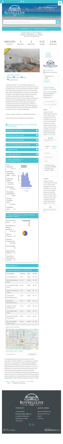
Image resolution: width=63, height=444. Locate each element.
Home (7, 381)
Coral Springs (30, 381)
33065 (9, 383)
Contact (41, 418)
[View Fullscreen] (8, 337)
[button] (58, 22)
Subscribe (50, 138)
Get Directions (32, 354)
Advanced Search (39, 28)
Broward (22, 381)
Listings (13, 381)
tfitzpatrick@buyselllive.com (49, 7)
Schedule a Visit (54, 147)
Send (50, 207)
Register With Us (44, 414)
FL (17, 381)
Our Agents (46, 82)
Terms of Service (53, 210)
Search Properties (44, 411)
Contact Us (46, 80)
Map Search (24, 28)
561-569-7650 (53, 5)
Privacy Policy (51, 134)
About (40, 416)
